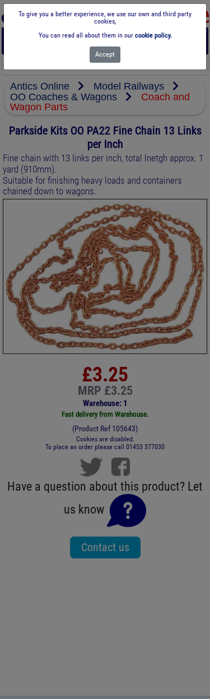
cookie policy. (153, 35)
